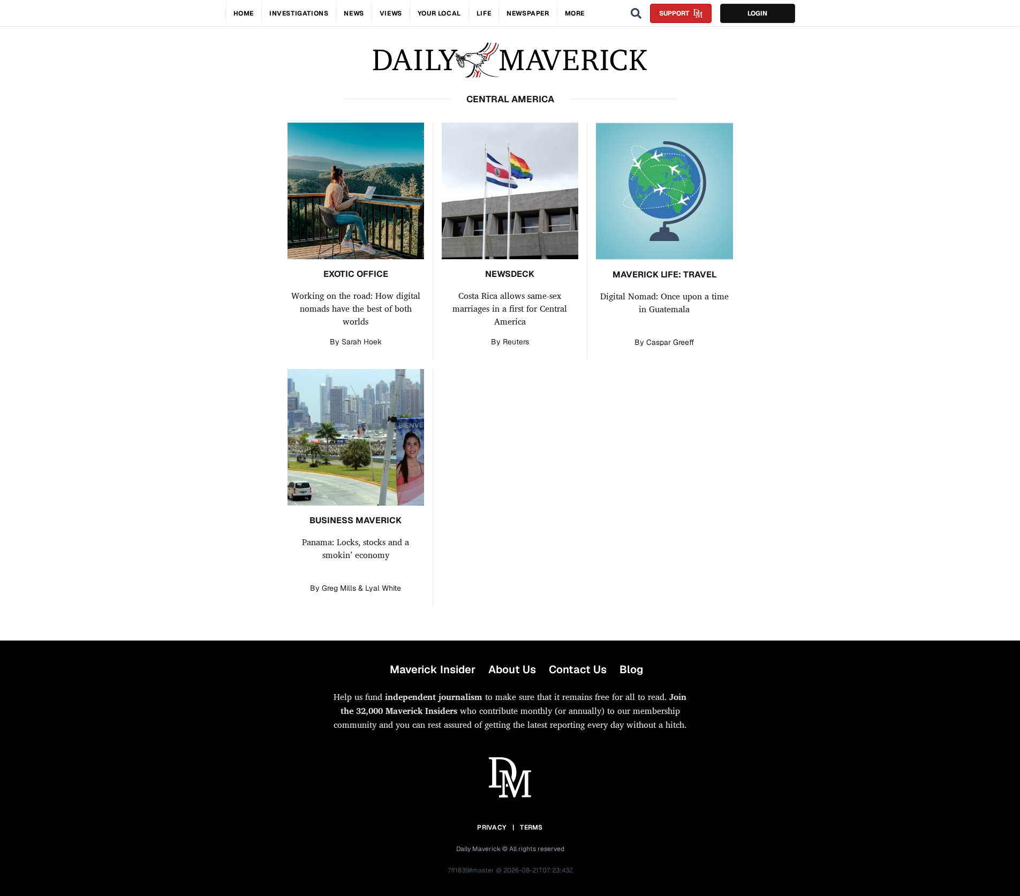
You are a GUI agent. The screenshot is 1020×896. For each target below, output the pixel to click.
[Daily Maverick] (510, 60)
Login (757, 13)
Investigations (298, 13)
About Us (512, 669)
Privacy (491, 827)
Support (674, 13)
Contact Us (578, 669)
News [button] (354, 13)
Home (243, 13)
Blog (631, 669)
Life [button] (484, 13)
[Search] (636, 13)
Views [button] (391, 13)
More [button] (575, 13)
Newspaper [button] (528, 13)
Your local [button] (439, 13)
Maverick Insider (432, 669)
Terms (531, 827)
